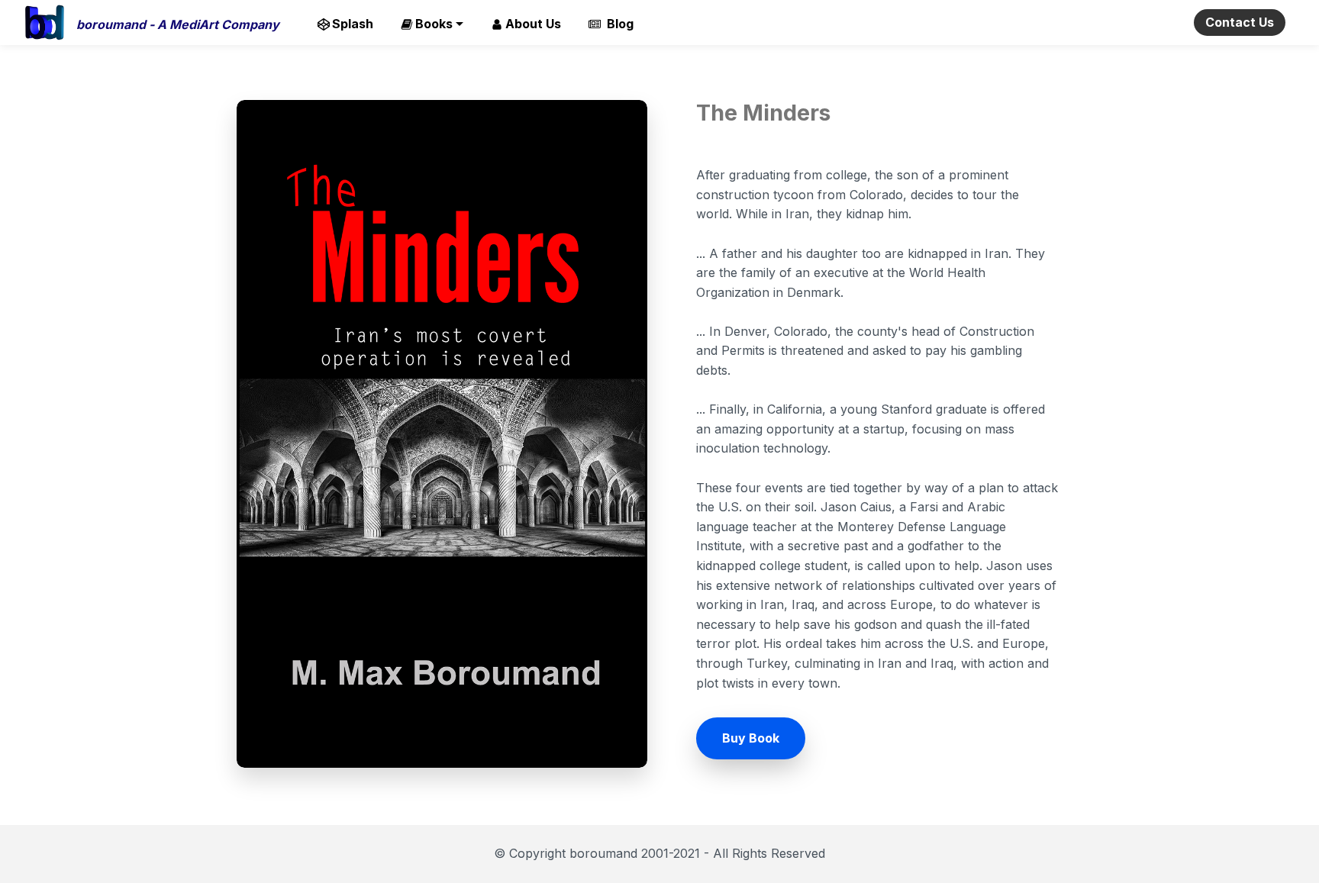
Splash (352, 23)
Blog (618, 23)
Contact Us (1239, 22)
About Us (533, 23)
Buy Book (750, 738)
